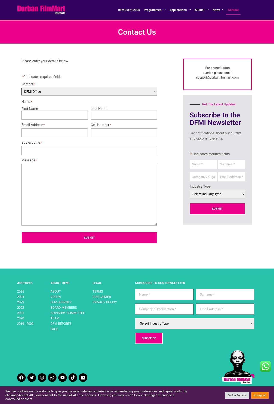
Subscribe (149, 338)
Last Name (99, 109)
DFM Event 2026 (129, 10)
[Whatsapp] (52, 377)
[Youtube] (62, 377)
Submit (89, 237)
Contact (233, 10)
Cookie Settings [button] (237, 395)
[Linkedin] (83, 377)
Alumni (199, 10)
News (216, 10)
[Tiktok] (72, 377)
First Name (29, 109)
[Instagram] (42, 377)
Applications (178, 10)
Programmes (152, 10)
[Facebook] (21, 377)
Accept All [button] (260, 395)
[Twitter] (31, 377)
